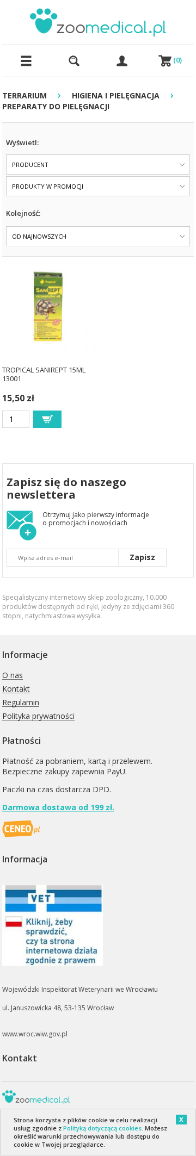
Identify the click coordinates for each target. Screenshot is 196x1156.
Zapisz (142, 557)
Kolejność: (23, 213)
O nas (12, 676)
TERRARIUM (24, 95)
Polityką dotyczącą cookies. (103, 1128)
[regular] (47, 419)
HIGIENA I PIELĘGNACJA (116, 95)
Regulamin (20, 703)
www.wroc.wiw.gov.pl (35, 1034)
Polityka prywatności (38, 716)
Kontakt (16, 689)
